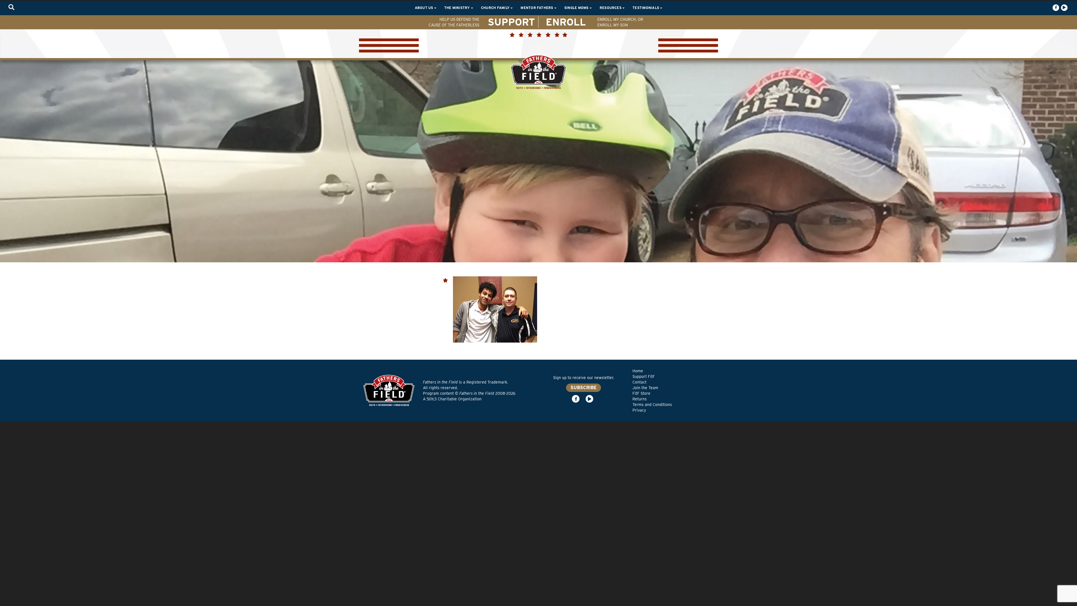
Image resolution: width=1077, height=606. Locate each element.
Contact (639, 382)
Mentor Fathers (537, 8)
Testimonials (646, 8)
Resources (611, 8)
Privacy (639, 410)
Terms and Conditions (652, 404)
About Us (424, 8)
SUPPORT (511, 22)
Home (637, 371)
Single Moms (577, 8)
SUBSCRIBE (583, 387)
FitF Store (641, 393)
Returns (639, 399)
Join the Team (645, 387)
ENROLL (566, 22)
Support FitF (643, 376)
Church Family (495, 8)
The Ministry (457, 8)
